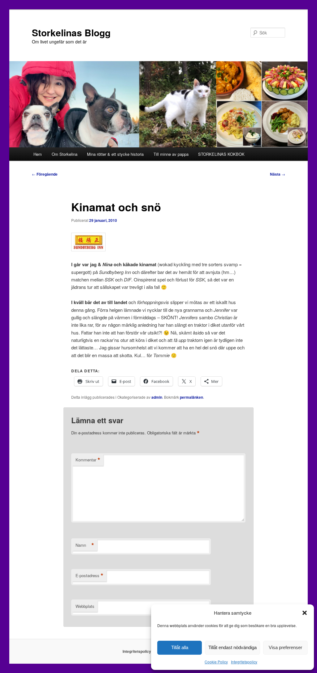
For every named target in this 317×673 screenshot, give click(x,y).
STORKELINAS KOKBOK (221, 154)
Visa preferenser (285, 647)
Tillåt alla (179, 647)
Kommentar (88, 460)
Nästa (277, 174)
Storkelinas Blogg (71, 32)
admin (156, 397)
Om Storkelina (64, 154)
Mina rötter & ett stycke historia (115, 154)
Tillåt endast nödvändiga (232, 647)
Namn (85, 545)
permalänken (191, 397)
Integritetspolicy (244, 661)
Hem (37, 154)
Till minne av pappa (171, 154)
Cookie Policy (216, 661)
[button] (305, 613)
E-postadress (89, 576)
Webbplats (85, 606)
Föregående (45, 174)
